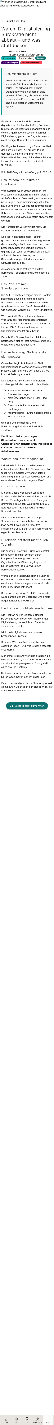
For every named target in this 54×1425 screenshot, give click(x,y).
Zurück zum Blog (15, 21)
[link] (27, 705)
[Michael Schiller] (4, 53)
